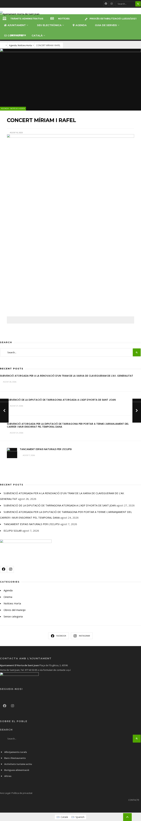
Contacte (15, 35)
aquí (68, 669)
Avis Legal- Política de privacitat (16, 793)
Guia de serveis (106, 25)
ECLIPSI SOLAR (13, 530)
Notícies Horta (25, 45)
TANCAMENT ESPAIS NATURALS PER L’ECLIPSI (46, 449)
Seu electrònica (49, 25)
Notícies (64, 18)
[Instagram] (111, 3)
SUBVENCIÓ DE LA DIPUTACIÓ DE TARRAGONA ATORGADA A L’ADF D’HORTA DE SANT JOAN (61, 399)
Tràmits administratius (26, 18)
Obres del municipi (14, 610)
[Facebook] (106, 3)
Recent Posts (11, 368)
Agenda (81, 25)
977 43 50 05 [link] (31, 669)
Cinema (8, 597)
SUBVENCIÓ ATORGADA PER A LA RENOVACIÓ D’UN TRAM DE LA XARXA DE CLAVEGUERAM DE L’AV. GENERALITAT (66, 375)
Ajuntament (17, 25)
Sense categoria (13, 616)
